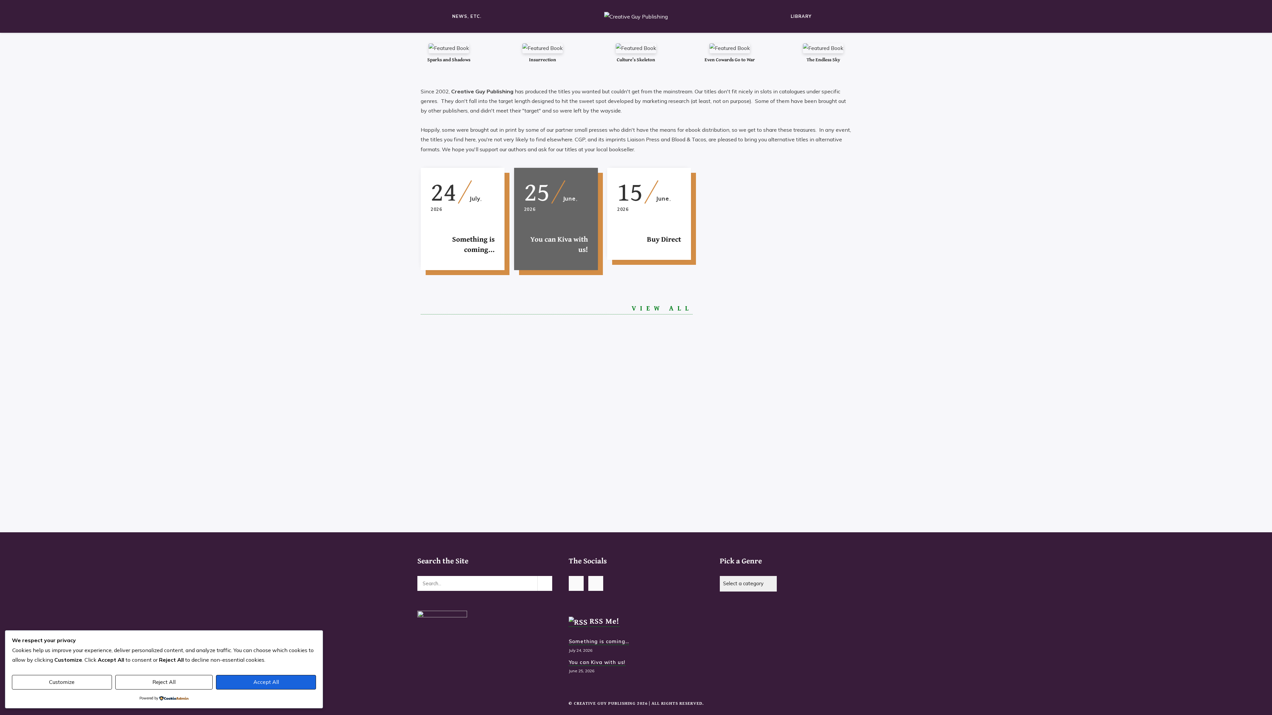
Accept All (266, 682)
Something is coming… (599, 641)
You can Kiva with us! (597, 662)
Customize (62, 682)
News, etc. (466, 16)
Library (801, 16)
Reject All (164, 682)
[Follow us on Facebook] (595, 583)
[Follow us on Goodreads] (576, 583)
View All (662, 308)
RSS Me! (604, 620)
